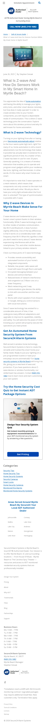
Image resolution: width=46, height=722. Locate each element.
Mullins (10, 522)
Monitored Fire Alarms (12, 488)
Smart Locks (8, 482)
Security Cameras (10, 479)
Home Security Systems (13, 476)
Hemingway (28, 536)
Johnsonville (12, 517)
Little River (11, 536)
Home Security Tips (11, 473)
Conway (27, 517)
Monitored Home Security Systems (17, 491)
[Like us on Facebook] (5, 683)
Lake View (27, 522)
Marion (10, 531)
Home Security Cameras (13, 485)
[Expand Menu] (24, 15)
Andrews (27, 527)
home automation (33, 101)
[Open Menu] (4, 3)
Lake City (11, 527)
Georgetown (28, 531)
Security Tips (8, 470)
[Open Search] (39, 3)
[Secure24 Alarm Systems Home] (23, 10)
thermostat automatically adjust (21, 141)
